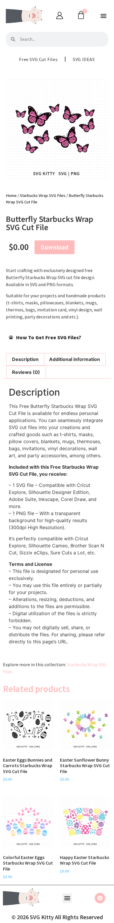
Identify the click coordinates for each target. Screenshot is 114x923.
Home (11, 195)
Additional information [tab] (74, 359)
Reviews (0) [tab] (26, 372)
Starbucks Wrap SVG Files (42, 195)
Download (54, 247)
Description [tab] (25, 359)
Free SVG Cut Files (38, 59)
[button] (103, 16)
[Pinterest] (100, 898)
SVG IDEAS (84, 59)
